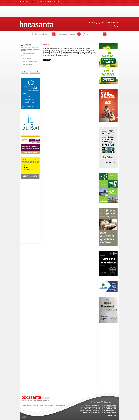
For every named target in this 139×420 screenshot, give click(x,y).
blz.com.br (24, 417)
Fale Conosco (60, 405)
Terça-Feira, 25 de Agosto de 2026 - (99, 409)
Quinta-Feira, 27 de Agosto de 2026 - (98, 405)
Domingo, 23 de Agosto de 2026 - (99, 412)
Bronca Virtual (38, 405)
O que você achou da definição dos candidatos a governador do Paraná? (30, 49)
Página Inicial (26, 405)
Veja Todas (111, 415)
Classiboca (49, 405)
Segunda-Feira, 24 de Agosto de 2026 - (97, 410)
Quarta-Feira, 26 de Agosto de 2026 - (98, 407)
